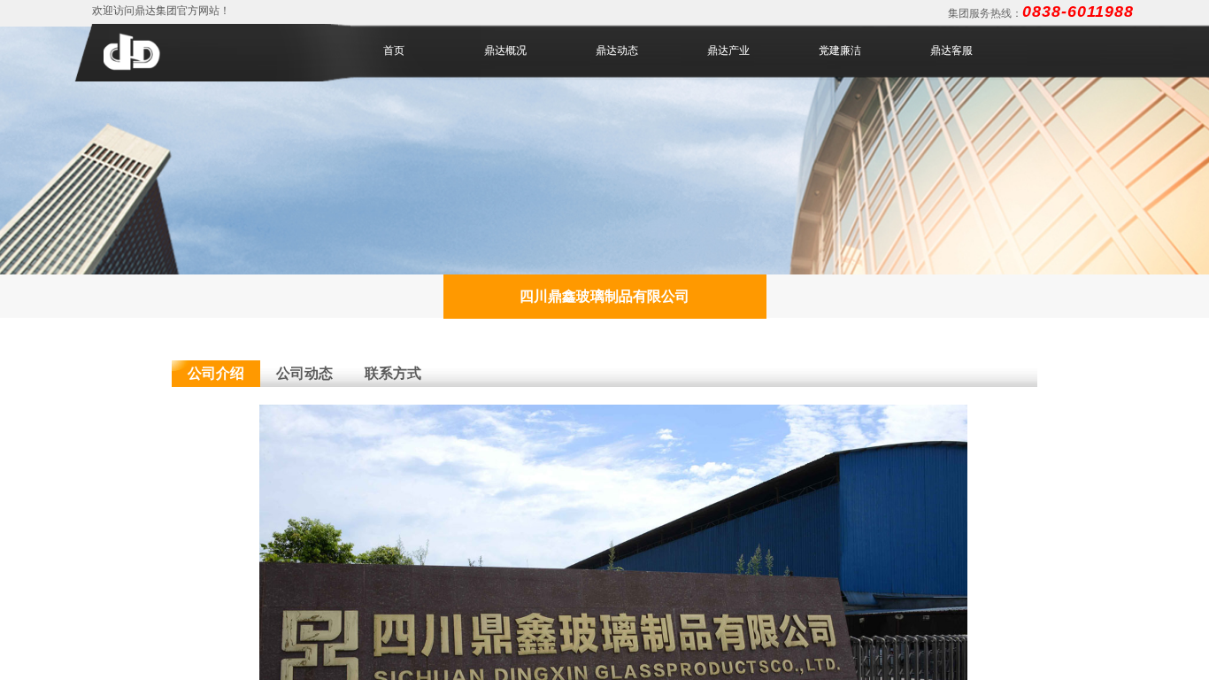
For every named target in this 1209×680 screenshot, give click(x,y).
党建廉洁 (840, 50)
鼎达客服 (951, 50)
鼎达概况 (505, 50)
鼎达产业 (728, 50)
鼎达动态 (617, 50)
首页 (393, 50)
